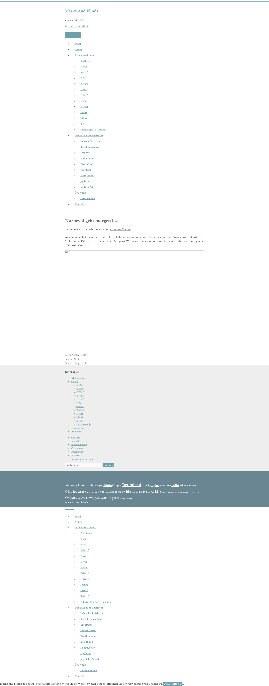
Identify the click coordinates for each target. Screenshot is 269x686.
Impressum (76, 455)
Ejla (160, 486)
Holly (101, 492)
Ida (76, 354)
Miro (172, 492)
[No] (183, 684)
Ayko (100, 485)
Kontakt (80, 204)
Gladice (71, 492)
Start (78, 43)
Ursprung (85, 152)
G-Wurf (84, 101)
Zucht (129, 498)
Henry (89, 492)
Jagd (133, 492)
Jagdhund (84, 181)
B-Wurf (84, 72)
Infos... (176, 683)
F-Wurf (83, 95)
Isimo (83, 354)
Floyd (189, 485)
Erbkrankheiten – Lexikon (92, 130)
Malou (167, 492)
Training (79, 498)
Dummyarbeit (87, 175)
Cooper (117, 485)
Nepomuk (187, 492)
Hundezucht (118, 492)
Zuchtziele (85, 61)
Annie (81, 485)
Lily (158, 491)
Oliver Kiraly (195, 492)
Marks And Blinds (81, 11)
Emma (168, 485)
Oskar (70, 497)
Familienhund (86, 164)
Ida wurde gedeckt (76, 363)
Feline (182, 485)
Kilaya (143, 492)
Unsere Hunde (87, 198)
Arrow (96, 486)
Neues (78, 49)
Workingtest (77, 451)
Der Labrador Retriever (89, 135)
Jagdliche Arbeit (88, 187)
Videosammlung (79, 444)
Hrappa (108, 492)
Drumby (146, 485)
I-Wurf (83, 112)
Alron (69, 485)
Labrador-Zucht (84, 55)
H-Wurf (84, 107)
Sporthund (85, 170)
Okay (167, 683)
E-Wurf (83, 89)
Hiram (94, 492)
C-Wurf (84, 78)
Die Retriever (87, 158)
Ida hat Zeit (72, 359)
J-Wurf (83, 118)
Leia (148, 492)
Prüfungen (76, 431)
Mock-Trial (178, 492)
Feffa (175, 485)
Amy (75, 485)
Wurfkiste (123, 498)
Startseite (75, 437)
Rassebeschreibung (90, 147)
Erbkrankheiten (79, 378)
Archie (89, 485)
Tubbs (85, 498)
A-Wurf (84, 66)
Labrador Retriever (90, 141)
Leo (152, 492)
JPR (137, 492)
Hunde (74, 381)
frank (194, 486)
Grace (82, 492)
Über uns (80, 193)
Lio (163, 492)
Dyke (155, 485)
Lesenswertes (77, 428)
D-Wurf (84, 84)
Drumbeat (131, 485)
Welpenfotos (77, 448)
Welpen (94, 498)
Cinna (107, 485)
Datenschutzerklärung (82, 459)
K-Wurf (84, 124)
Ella (163, 486)
